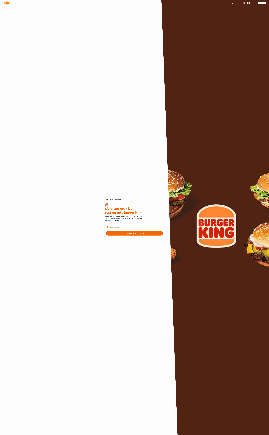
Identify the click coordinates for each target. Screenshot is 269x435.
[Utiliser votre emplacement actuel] (161, 227)
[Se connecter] (248, 3)
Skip (107, 199)
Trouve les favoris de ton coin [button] (134, 233)
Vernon (111, 199)
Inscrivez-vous (262, 3)
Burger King (118, 199)
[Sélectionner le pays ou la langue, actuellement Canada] (244, 3)
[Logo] (7, 2)
